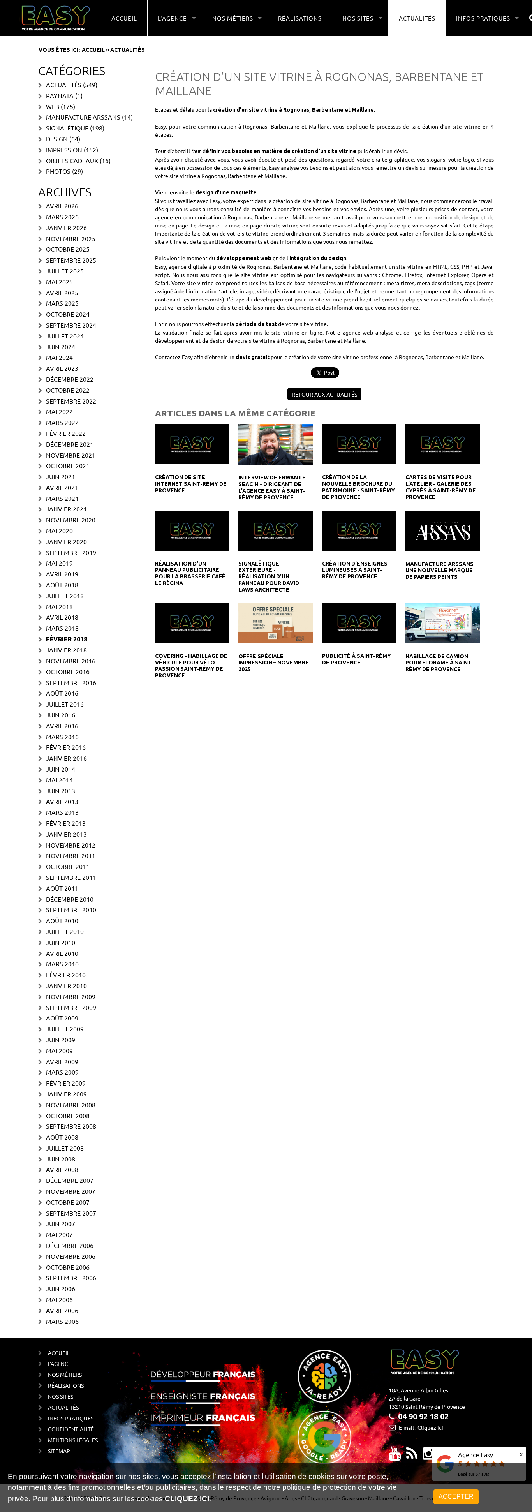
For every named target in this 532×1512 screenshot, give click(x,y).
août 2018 (62, 585)
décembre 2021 (69, 444)
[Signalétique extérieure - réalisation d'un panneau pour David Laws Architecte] (275, 529)
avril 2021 (62, 487)
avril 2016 (62, 726)
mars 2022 (62, 422)
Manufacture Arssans (83, 117)
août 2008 (62, 1137)
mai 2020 (59, 530)
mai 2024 (59, 357)
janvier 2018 (66, 650)
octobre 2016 (68, 671)
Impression (64, 149)
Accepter (456, 1496)
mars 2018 (62, 628)
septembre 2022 (71, 401)
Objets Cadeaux (72, 160)
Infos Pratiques (70, 1418)
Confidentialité (71, 1429)
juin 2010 (60, 942)
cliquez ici (187, 1498)
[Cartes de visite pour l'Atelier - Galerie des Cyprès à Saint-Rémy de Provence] (442, 443)
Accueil (124, 18)
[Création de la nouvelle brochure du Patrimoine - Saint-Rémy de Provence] (359, 443)
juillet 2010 (65, 931)
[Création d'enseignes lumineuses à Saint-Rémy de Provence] (359, 529)
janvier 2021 (66, 509)
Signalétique (67, 128)
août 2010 (62, 920)
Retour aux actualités (324, 394)
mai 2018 (59, 606)
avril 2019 (62, 574)
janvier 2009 (66, 1094)
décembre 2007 (69, 1180)
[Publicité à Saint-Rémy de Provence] (359, 622)
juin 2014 (60, 769)
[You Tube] (395, 1456)
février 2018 (66, 639)
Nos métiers (65, 1374)
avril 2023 (62, 368)
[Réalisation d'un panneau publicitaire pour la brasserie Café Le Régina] (192, 529)
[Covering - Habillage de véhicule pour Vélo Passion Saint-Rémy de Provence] (192, 622)
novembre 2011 (70, 855)
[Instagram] (429, 1456)
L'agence (59, 1363)
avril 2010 (62, 953)
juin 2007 (60, 1223)
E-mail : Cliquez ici (421, 1427)
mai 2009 (59, 1050)
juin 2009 (60, 1039)
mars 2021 (62, 498)
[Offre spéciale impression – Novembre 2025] (275, 622)
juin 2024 (60, 347)
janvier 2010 (66, 985)
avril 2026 (62, 206)
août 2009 (62, 1018)
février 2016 (66, 747)
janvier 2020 (66, 541)
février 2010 (66, 974)
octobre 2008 (68, 1115)
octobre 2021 (68, 465)
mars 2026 (62, 216)
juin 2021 (60, 476)
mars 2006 (62, 1321)
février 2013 (66, 823)
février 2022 (66, 433)
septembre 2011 (71, 877)
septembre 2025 (71, 260)
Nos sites (60, 1396)
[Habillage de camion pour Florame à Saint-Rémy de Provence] (442, 622)
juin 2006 (60, 1288)
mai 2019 (59, 563)
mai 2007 (59, 1234)
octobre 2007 (68, 1202)
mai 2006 (59, 1299)
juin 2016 (60, 715)
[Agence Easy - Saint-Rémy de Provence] (55, 18)
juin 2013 (60, 791)
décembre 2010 (69, 899)
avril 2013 (62, 801)
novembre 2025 (70, 238)
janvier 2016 (66, 758)
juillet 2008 (65, 1148)
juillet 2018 (65, 595)
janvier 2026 (66, 227)
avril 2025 (62, 292)
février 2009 (66, 1083)
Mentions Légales (73, 1439)
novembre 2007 (70, 1191)
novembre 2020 (70, 519)
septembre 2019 (71, 552)
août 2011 (62, 888)
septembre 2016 (71, 682)
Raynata (60, 95)
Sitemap (59, 1450)
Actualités (417, 18)
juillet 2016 (65, 704)
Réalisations (300, 18)
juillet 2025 (65, 271)
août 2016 (62, 693)
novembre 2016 (70, 660)
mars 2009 (62, 1072)
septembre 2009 (71, 1007)
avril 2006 (62, 1310)
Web (52, 106)
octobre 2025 (68, 249)
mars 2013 (62, 812)
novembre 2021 (70, 455)
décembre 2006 (69, 1245)
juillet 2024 (65, 336)
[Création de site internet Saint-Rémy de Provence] (192, 443)
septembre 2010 (71, 909)
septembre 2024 (71, 325)
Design (57, 139)
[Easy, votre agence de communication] (411, 1456)
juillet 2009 (65, 1029)
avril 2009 (62, 1061)
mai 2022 (59, 411)
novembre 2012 (70, 845)
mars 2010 (62, 963)
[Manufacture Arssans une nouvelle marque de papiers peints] (442, 529)
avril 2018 (62, 617)
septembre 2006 (71, 1277)
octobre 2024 (68, 314)
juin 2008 (60, 1159)
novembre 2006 (70, 1256)
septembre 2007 (71, 1213)
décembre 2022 (69, 379)
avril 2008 (62, 1169)
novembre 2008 (70, 1104)
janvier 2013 (66, 834)
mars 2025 (62, 303)
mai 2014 (59, 780)
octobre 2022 (68, 390)
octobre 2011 (68, 866)
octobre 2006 (68, 1267)
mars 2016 (62, 736)
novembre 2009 (70, 996)
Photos (58, 171)
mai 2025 (59, 281)
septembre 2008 (71, 1126)
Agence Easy (475, 1454)
